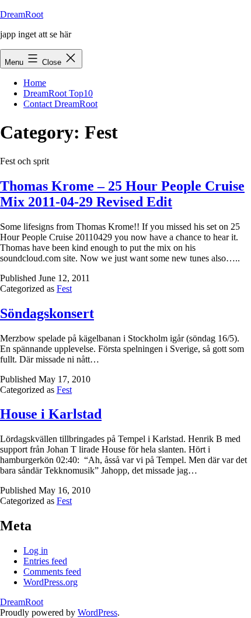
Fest (64, 289)
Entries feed (45, 561)
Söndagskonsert (47, 313)
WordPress (97, 612)
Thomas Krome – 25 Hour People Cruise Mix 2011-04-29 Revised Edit (122, 193)
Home (34, 83)
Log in (35, 550)
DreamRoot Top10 (58, 93)
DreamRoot (21, 14)
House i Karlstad (51, 414)
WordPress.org (50, 582)
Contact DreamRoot (60, 104)
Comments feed (52, 571)
